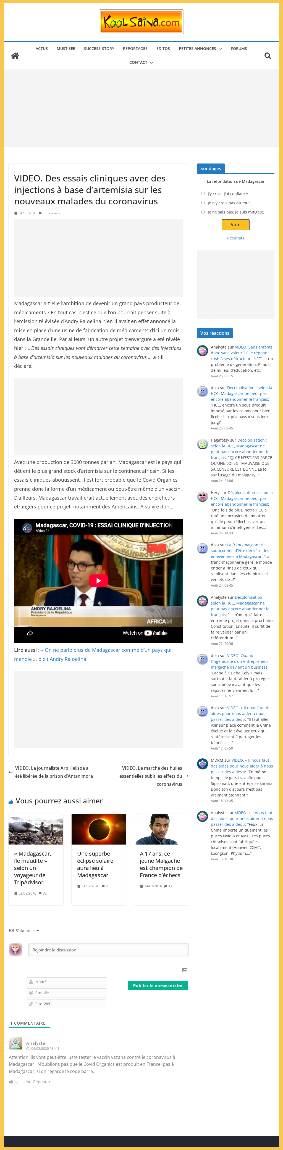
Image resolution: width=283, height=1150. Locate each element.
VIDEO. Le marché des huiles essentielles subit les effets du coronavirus (150, 776)
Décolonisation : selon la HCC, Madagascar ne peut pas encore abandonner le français (241, 393)
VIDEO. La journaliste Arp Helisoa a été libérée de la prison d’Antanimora (54, 772)
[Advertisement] (141, 108)
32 (45, 893)
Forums (239, 48)
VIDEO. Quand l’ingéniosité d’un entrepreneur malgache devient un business (239, 661)
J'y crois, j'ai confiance (228, 193)
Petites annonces (197, 48)
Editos (163, 48)
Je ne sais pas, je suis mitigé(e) (236, 212)
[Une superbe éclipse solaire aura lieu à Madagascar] (99, 829)
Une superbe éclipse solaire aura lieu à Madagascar (95, 864)
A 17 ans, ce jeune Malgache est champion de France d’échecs (161, 864)
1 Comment (52, 213)
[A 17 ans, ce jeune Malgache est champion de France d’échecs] (161, 829)
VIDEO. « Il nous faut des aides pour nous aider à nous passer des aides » (241, 713)
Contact (138, 62)
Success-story (99, 48)
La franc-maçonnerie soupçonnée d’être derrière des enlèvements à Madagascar (240, 550)
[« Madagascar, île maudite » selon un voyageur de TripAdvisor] (36, 829)
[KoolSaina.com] (15, 55)
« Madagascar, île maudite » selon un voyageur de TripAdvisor (32, 868)
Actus (42, 48)
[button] (219, 49)
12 (170, 886)
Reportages (135, 48)
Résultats (235, 238)
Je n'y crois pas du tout (229, 202)
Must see (66, 48)
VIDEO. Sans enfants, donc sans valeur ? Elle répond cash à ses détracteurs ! (242, 352)
